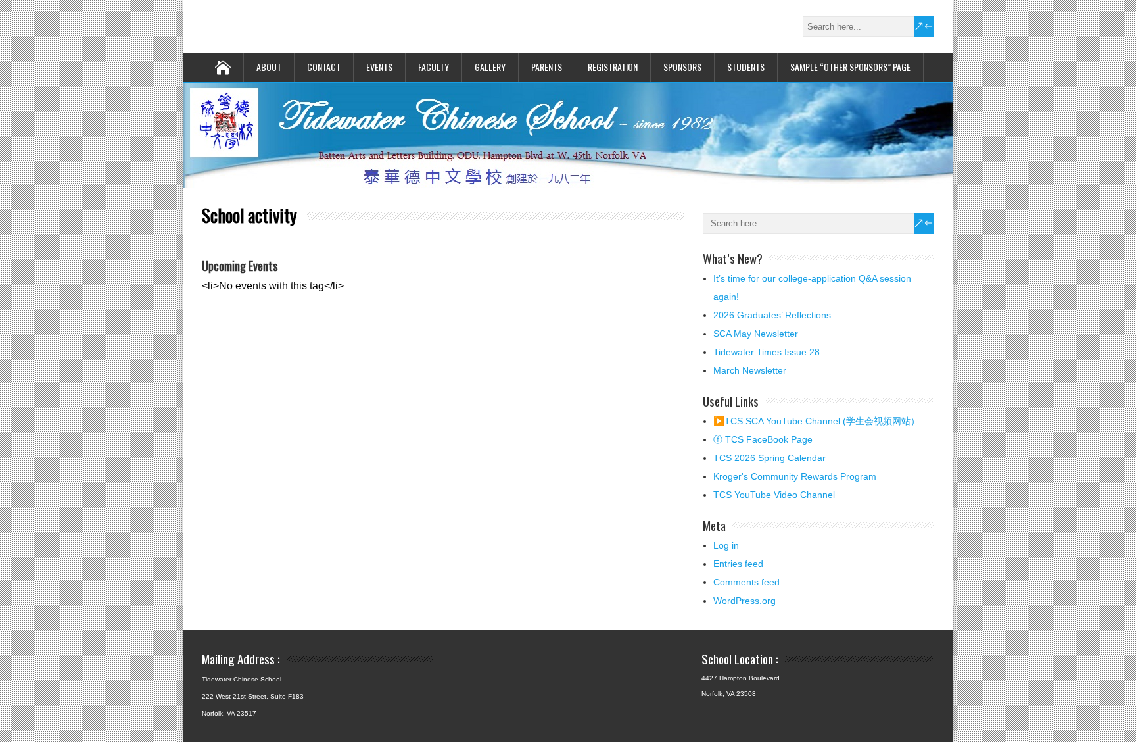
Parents (546, 67)
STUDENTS (746, 67)
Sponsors (682, 67)
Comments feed (746, 582)
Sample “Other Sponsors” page (850, 67)
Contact (324, 67)
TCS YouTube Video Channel (774, 494)
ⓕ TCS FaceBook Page (763, 439)
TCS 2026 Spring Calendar (769, 458)
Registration (613, 67)
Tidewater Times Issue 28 (766, 352)
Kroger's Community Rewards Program (794, 476)
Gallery (490, 67)
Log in (726, 545)
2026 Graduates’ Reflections (772, 315)
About (268, 67)
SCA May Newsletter (755, 333)
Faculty (433, 67)
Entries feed (738, 563)
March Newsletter (749, 370)
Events (379, 67)
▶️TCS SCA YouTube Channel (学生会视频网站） (816, 421)
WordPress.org (744, 600)
